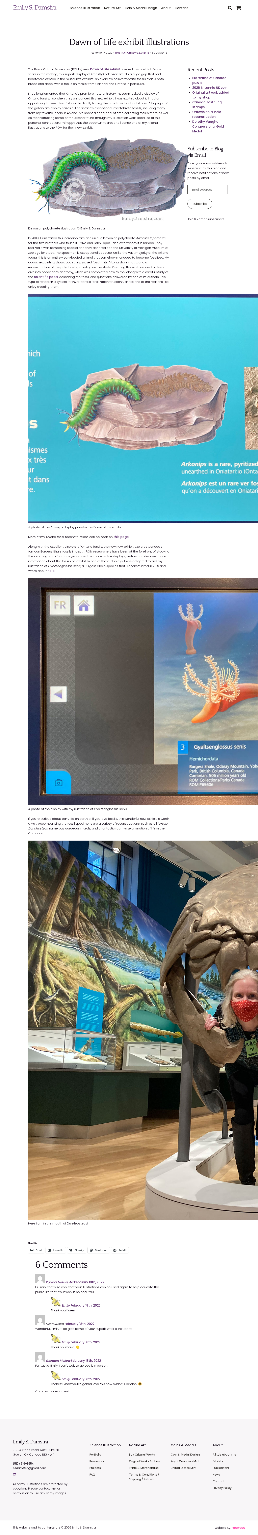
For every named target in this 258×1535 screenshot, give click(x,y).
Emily (65, 1305)
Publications (221, 1468)
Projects (95, 1468)
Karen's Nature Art (59, 1282)
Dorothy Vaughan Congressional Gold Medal (208, 126)
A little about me (224, 1455)
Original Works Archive (144, 1461)
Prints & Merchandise (144, 1468)
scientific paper (46, 277)
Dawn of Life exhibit (105, 69)
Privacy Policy (222, 1488)
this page (121, 537)
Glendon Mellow (58, 1361)
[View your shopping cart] (240, 8)
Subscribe (199, 204)
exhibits (144, 52)
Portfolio (95, 1455)
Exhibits (218, 1461)
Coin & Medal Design (141, 8)
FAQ (92, 1475)
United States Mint (184, 1468)
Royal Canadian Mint (185, 1461)
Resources (96, 1461)
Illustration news (126, 52)
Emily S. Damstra (34, 7)
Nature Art (112, 8)
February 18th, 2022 (89, 1282)
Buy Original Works (142, 1455)
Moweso (238, 1527)
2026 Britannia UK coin (209, 88)
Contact (181, 8)
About (166, 8)
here (51, 571)
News (216, 1475)
